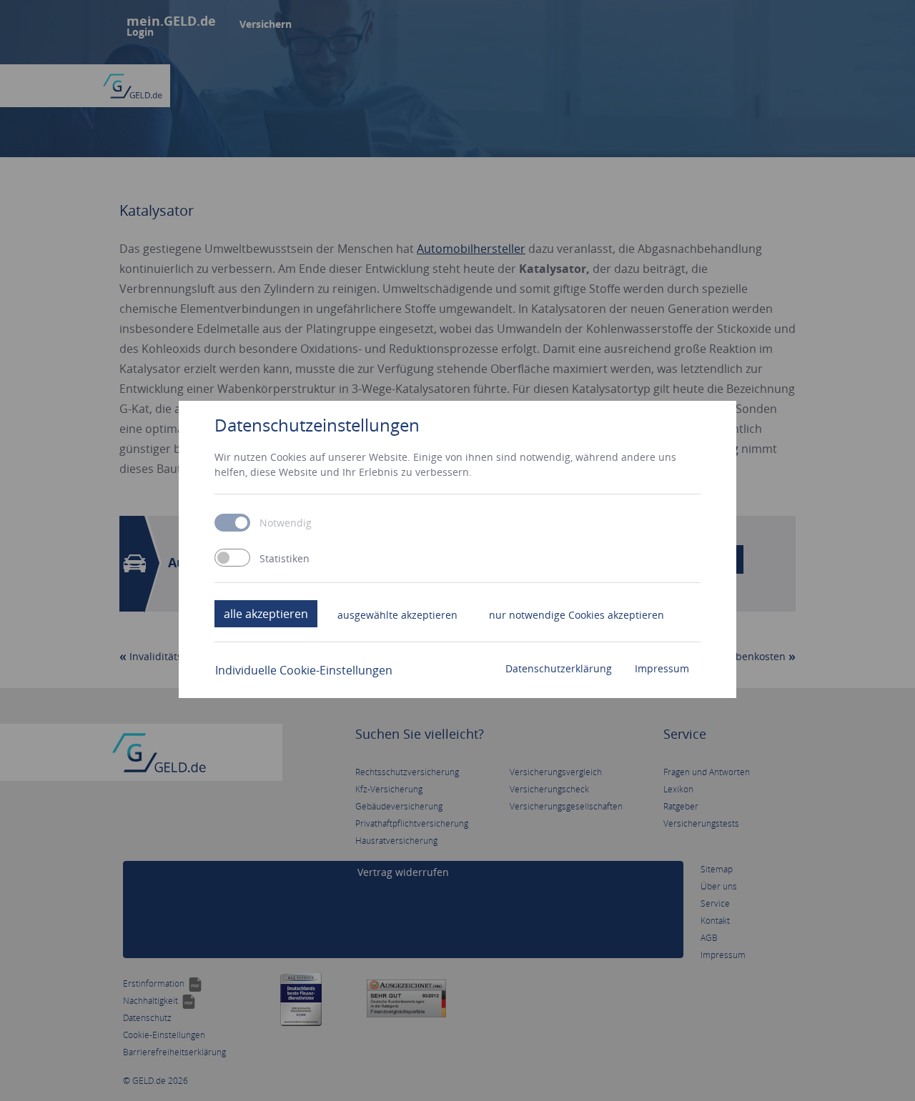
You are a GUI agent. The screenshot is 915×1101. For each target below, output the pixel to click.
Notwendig (285, 523)
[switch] (232, 558)
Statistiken (284, 558)
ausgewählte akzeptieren (397, 615)
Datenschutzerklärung (558, 668)
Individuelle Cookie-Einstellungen (303, 670)
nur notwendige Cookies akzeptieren (576, 615)
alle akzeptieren (266, 614)
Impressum (662, 668)
